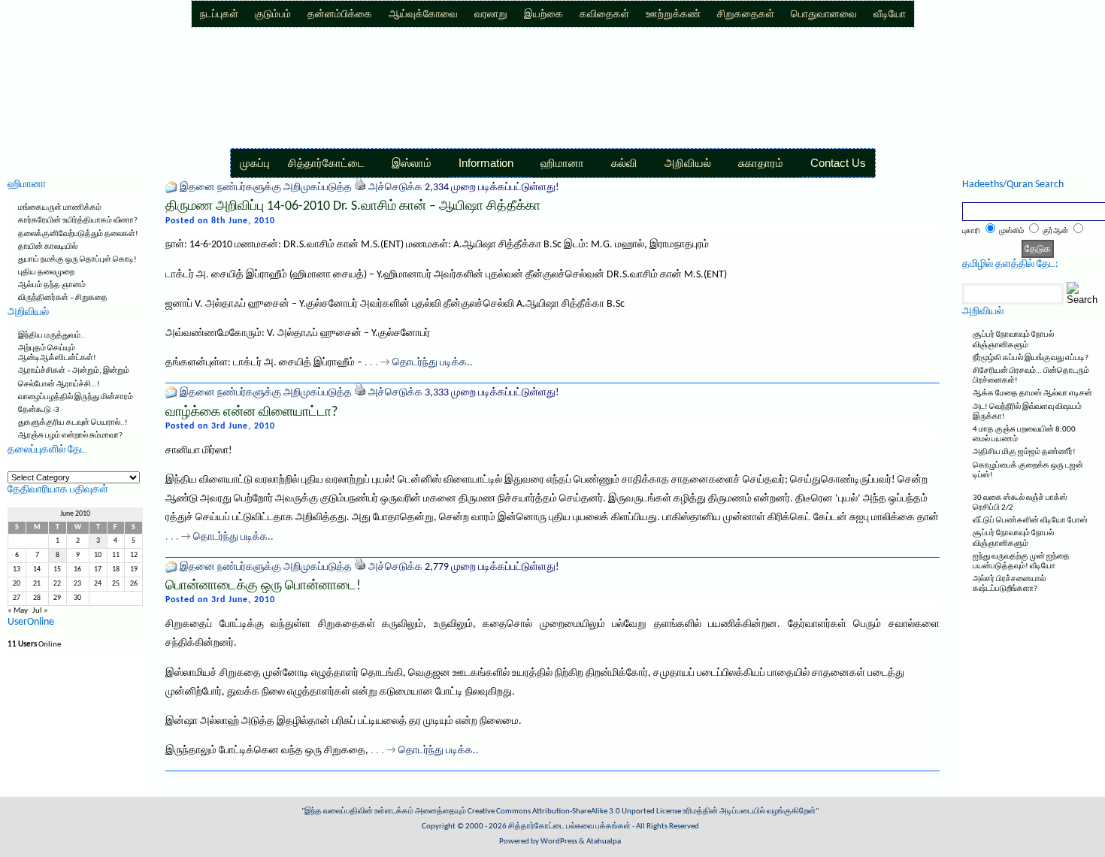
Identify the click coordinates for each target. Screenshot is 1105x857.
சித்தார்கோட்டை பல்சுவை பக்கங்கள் (569, 826)
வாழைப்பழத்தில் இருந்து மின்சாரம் (75, 397)
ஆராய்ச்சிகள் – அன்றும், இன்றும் (73, 371)
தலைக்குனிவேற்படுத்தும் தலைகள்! (78, 234)
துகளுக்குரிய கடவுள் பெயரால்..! (73, 423)
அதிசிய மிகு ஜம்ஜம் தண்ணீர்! (1024, 452)
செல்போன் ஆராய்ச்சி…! (59, 384)
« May (18, 611)
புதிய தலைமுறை (46, 272)
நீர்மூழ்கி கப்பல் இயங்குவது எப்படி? (1030, 358)
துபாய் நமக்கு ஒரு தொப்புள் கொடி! (77, 260)
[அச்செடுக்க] (360, 187)
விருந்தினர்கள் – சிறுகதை (62, 298)
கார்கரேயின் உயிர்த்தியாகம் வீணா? (78, 221)
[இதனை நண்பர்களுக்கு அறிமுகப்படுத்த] (171, 187)
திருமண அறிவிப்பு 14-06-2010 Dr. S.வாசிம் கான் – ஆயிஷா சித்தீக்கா (352, 206)
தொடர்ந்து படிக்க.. (432, 362)
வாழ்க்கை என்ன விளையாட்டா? (251, 412)
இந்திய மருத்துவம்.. (51, 336)
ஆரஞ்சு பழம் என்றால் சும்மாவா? (70, 436)
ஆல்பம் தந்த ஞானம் (52, 285)
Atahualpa (603, 841)
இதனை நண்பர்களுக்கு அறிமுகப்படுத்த (266, 187)
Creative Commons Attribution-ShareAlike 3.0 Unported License (574, 811)
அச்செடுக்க (395, 187)
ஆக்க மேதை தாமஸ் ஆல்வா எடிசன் (1032, 393)
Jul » (40, 611)
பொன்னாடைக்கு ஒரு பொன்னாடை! (263, 586)
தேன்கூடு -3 (38, 410)
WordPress (558, 841)
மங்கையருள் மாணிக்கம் (59, 208)
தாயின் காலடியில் (47, 247)
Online (34, 644)
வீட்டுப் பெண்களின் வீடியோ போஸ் (1030, 520)
